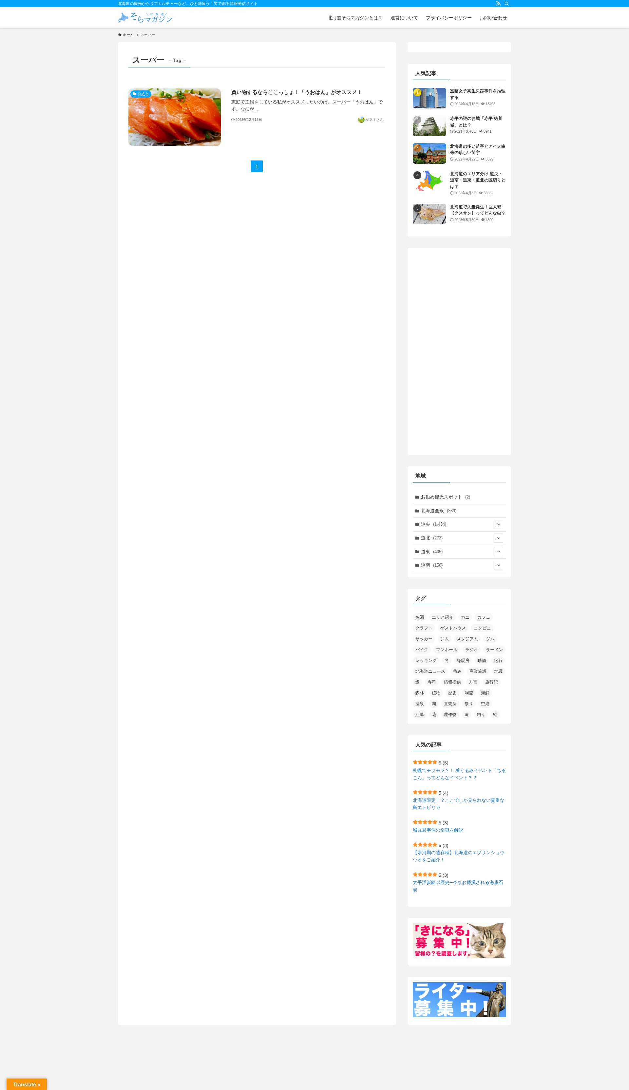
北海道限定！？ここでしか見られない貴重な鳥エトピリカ (459, 804)
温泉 (419, 703)
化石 (498, 660)
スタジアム (467, 638)
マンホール (446, 649)
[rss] (498, 3)
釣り (481, 714)
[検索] (507, 3)
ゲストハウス (453, 628)
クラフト (423, 628)
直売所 (450, 703)
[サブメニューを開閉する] (498, 524)
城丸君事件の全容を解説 (438, 830)
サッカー (423, 638)
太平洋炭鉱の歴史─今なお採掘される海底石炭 (458, 886)
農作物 (450, 714)
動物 (481, 660)
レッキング (426, 660)
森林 (419, 692)
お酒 (419, 617)
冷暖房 (463, 660)
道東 (432, 551)
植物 (436, 692)
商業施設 (477, 671)
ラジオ (471, 649)
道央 (433, 524)
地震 (498, 671)
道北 (432, 537)
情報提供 (452, 682)
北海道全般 (438, 510)
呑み (457, 671)
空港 (485, 703)
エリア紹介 (442, 617)
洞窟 (469, 692)
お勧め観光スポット (445, 496)
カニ (465, 617)
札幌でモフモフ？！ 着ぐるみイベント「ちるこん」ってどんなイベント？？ (459, 774)
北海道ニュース (430, 671)
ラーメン (494, 649)
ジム (444, 638)
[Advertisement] (459, 351)
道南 (432, 565)
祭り (469, 703)
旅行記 (491, 682)
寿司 (432, 682)
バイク (421, 649)
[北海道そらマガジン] (145, 17)
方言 (473, 682)
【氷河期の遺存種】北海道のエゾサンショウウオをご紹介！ (459, 856)
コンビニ (482, 628)
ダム (490, 638)
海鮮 (485, 692)
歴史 (452, 692)
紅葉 (419, 714)
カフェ (483, 617)
